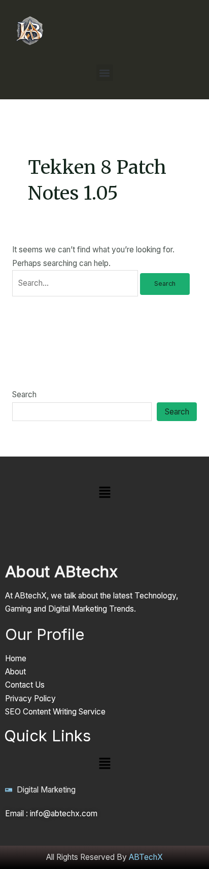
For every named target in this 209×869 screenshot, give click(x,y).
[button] (104, 72)
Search (24, 394)
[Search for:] (76, 283)
